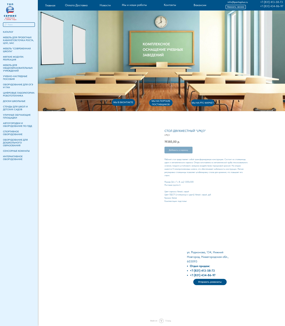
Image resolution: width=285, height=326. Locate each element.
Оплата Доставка (76, 5)
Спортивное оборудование (12, 133)
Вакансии (200, 5)
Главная (50, 5)
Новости (105, 5)
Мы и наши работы (134, 5)
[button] (236, 7)
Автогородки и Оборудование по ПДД (17, 124)
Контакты (170, 5)
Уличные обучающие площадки (17, 116)
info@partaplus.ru (238, 2)
